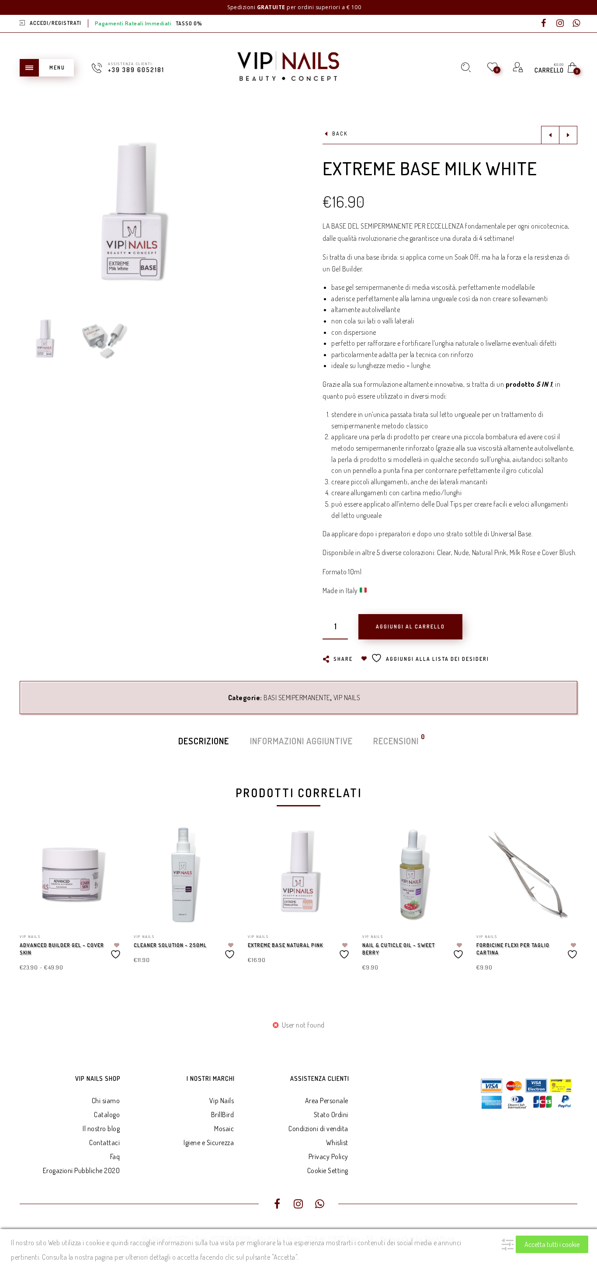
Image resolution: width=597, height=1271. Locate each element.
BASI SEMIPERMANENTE (297, 697)
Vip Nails (221, 1100)
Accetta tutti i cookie (552, 1244)
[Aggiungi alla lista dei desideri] (116, 951)
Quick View (105, 842)
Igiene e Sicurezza (209, 1142)
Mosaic (224, 1128)
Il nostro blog (101, 1128)
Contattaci (104, 1142)
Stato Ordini (331, 1114)
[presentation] (30, 889)
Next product (568, 135)
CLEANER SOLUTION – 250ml (170, 945)
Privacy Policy (328, 1156)
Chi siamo (106, 1100)
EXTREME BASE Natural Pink (285, 945)
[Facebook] (543, 23)
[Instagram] (560, 23)
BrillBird (222, 1114)
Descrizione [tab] (203, 741)
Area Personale (326, 1100)
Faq (115, 1156)
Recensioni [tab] (396, 740)
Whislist (337, 1142)
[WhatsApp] (576, 23)
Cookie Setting (327, 1170)
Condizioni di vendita (318, 1128)
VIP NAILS (347, 697)
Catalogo (107, 1114)
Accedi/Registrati (55, 23)
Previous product (550, 135)
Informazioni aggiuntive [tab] (301, 741)
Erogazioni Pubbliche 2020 (81, 1170)
